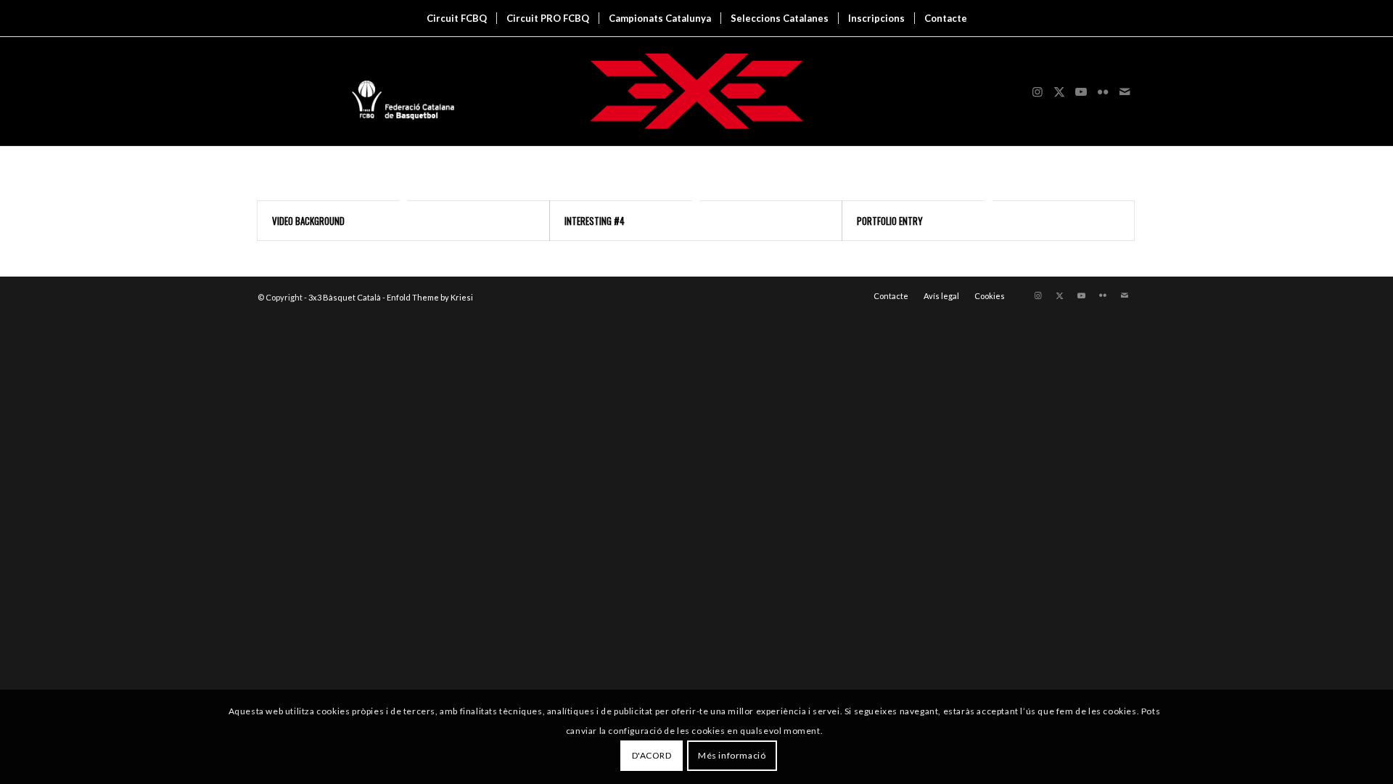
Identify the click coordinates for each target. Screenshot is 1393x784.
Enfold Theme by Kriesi (430, 297)
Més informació (731, 755)
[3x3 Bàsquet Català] (696, 91)
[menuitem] (456, 18)
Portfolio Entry (890, 220)
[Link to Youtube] (1081, 91)
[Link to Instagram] (1037, 91)
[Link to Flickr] (1103, 91)
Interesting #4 (594, 220)
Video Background (308, 220)
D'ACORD (652, 755)
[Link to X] (1059, 91)
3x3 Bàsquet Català (344, 297)
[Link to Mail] (1124, 91)
